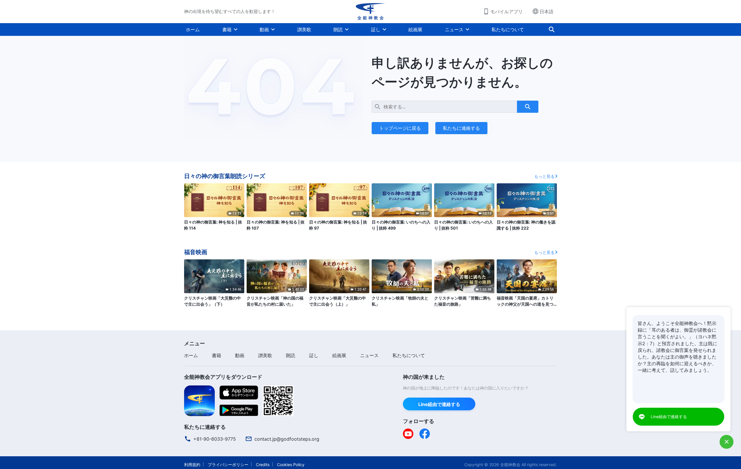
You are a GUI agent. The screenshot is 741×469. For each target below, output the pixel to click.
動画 (264, 29)
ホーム (193, 29)
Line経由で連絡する (439, 404)
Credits (262, 464)
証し (375, 29)
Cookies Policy (291, 464)
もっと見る (544, 176)
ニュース (454, 29)
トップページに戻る (400, 128)
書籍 (227, 29)
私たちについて (507, 29)
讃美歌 (304, 29)
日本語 (546, 11)
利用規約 (192, 464)
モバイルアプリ (506, 11)
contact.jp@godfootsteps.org (286, 439)
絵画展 (415, 29)
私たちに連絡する (461, 128)
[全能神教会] (370, 11)
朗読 (338, 29)
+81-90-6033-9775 (214, 439)
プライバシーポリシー (228, 464)
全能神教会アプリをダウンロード (223, 377)
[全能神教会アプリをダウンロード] (199, 400)
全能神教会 (510, 464)
